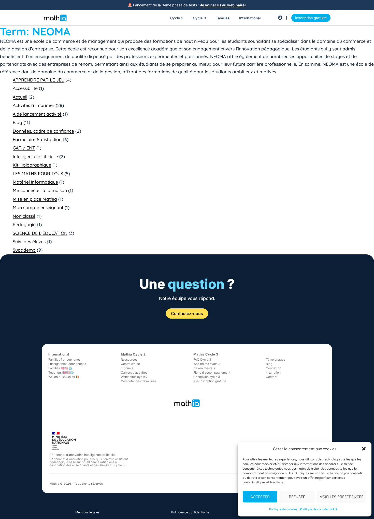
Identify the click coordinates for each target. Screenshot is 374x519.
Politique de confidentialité (318, 509)
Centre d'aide (130, 364)
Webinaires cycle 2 (134, 377)
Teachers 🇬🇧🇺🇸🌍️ (61, 372)
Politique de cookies (283, 509)
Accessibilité (25, 88)
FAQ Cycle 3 (202, 359)
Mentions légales (87, 512)
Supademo (24, 250)
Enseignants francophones (67, 364)
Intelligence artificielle (35, 156)
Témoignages (275, 359)
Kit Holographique (32, 165)
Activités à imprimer (33, 105)
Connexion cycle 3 (206, 377)
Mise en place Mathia (35, 199)
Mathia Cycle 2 (133, 354)
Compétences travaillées (138, 381)
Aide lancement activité (37, 114)
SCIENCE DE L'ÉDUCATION (40, 233)
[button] (363, 448)
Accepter (260, 496)
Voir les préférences (342, 496)
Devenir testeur (204, 368)
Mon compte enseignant (38, 207)
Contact (271, 377)
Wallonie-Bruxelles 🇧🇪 (63, 377)
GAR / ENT (24, 148)
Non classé (24, 216)
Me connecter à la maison (40, 190)
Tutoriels (127, 368)
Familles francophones (64, 359)
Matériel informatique (35, 182)
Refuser (297, 496)
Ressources (129, 359)
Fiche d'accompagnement (211, 372)
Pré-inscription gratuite (209, 381)
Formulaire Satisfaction (37, 139)
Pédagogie (24, 224)
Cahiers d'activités (134, 372)
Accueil (20, 97)
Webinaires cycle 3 (206, 364)
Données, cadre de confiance (43, 131)
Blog (17, 122)
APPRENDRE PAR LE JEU (38, 80)
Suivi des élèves (29, 241)
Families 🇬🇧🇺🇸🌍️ (60, 368)
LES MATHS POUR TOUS (38, 173)
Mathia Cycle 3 (205, 354)
